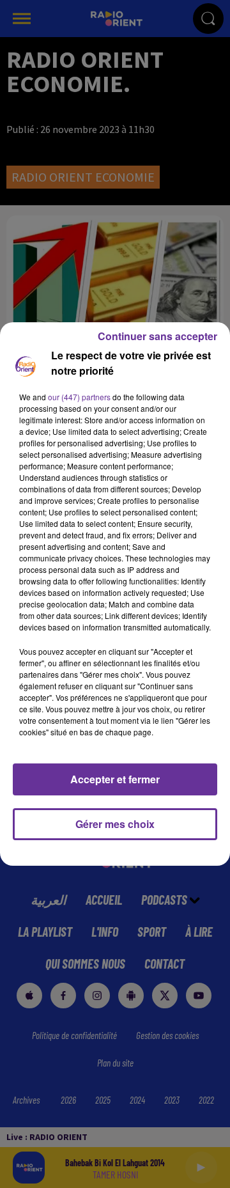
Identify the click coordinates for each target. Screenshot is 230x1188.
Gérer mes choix (115, 824)
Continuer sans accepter (157, 336)
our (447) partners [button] (79, 396)
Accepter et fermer (115, 779)
